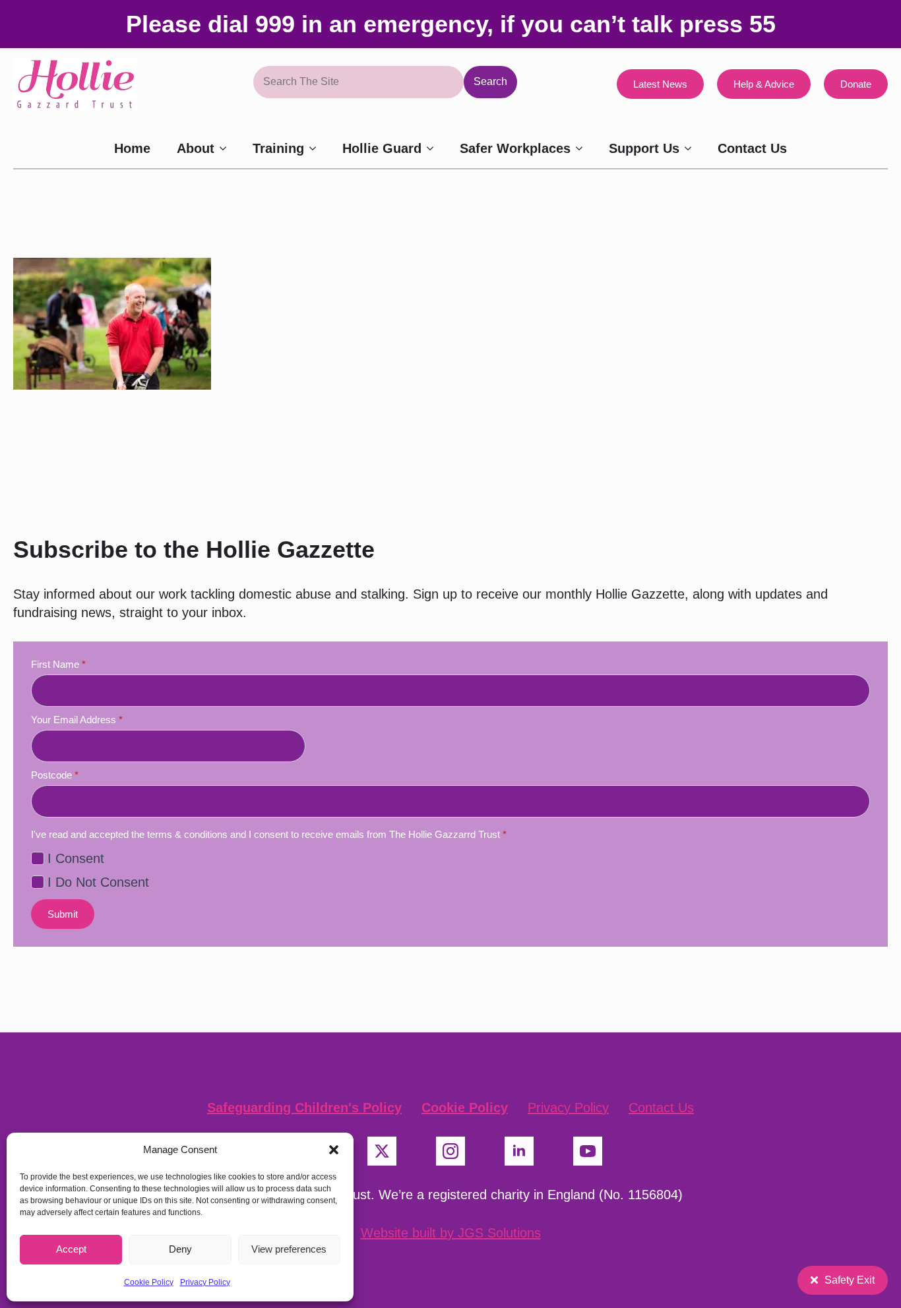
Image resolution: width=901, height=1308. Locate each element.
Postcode (54, 775)
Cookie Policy (148, 1282)
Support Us (644, 148)
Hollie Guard (381, 148)
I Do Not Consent (98, 882)
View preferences (288, 1249)
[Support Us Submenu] (691, 148)
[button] (333, 1149)
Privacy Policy (205, 1282)
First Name (58, 664)
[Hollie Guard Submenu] (434, 148)
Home (132, 148)
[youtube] (587, 1151)
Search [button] (490, 81)
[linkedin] (519, 1151)
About (195, 148)
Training (278, 148)
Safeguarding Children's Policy (304, 1107)
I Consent (75, 858)
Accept (71, 1249)
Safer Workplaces (515, 148)
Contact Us (752, 148)
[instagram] (450, 1151)
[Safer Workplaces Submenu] (583, 148)
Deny (180, 1249)
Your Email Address (77, 720)
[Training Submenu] (316, 148)
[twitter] (381, 1151)
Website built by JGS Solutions (451, 1233)
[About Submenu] (226, 148)
